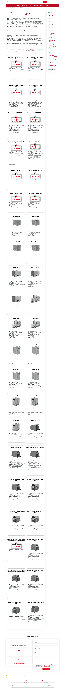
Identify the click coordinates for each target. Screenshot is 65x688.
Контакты (41, 5)
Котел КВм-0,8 (16, 318)
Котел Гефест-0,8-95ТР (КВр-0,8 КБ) (16, 113)
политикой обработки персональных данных (42, 666)
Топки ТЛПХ (51, 62)
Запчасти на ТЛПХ (53, 64)
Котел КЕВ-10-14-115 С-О (16, 170)
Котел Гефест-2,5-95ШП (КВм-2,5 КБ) (35, 58)
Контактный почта (37, 648)
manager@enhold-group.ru (15, 51)
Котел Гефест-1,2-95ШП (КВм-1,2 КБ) (35, 86)
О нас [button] (30, 5)
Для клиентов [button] (24, 5)
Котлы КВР (51, 27)
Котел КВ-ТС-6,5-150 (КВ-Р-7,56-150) (16, 603)
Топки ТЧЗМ (51, 61)
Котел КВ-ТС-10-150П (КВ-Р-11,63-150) (35, 571)
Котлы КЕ (51, 18)
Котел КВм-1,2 (16, 292)
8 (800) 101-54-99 (16, 663)
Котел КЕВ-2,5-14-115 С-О (35, 193)
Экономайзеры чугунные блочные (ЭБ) (52, 46)
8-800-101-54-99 (31, 50)
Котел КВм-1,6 (16, 267)
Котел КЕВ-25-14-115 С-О (35, 141)
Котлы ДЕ (51, 15)
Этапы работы (26, 678)
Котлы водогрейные (53, 22)
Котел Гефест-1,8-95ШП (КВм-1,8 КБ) (16, 86)
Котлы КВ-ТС (51, 24)
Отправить (46, 668)
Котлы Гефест (51, 31)
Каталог (18, 5)
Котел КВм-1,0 (35, 292)
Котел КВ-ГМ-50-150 (16, 447)
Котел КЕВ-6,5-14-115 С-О (35, 170)
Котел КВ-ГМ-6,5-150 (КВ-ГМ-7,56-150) (16, 512)
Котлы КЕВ (51, 30)
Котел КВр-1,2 (35, 344)
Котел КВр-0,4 (35, 395)
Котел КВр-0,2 (16, 420)
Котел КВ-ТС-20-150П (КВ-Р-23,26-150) (35, 540)
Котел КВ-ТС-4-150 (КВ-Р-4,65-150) (35, 602)
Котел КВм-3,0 (16, 216)
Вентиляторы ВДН (52, 65)
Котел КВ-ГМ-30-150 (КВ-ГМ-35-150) (35, 447)
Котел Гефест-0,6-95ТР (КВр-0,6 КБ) (35, 113)
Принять (50, 685)
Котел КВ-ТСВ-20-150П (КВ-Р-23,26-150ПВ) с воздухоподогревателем (16, 540)
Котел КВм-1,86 (35, 241)
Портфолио (36, 5)
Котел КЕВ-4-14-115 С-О (16, 193)
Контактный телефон (37, 644)
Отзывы (46, 5)
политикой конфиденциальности (48, 665)
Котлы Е (50, 21)
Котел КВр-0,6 (16, 395)
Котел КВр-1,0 (16, 369)
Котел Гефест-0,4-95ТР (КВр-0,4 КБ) (16, 142)
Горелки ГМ (51, 37)
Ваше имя (35, 641)
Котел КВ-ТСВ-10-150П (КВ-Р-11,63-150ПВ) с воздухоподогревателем (16, 571)
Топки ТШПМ (51, 55)
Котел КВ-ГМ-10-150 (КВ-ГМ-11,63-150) (35, 480)
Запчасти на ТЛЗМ (53, 59)
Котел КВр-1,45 (16, 344)
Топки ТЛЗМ (51, 58)
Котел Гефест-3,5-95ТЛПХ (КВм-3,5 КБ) (16, 58)
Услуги (25, 680)
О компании (35, 678)
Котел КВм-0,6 (35, 318)
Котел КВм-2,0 (16, 241)
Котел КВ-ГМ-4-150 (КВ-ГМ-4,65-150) (35, 512)
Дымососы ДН (52, 66)
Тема (35, 652)
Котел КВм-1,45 (35, 267)
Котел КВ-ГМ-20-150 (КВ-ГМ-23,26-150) (16, 480)
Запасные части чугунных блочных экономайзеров (52, 50)
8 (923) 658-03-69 (22, 663)
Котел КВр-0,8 (35, 369)
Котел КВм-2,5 (35, 216)
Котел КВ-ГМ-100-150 (35, 420)
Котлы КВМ (51, 28)
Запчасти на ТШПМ (53, 56)
